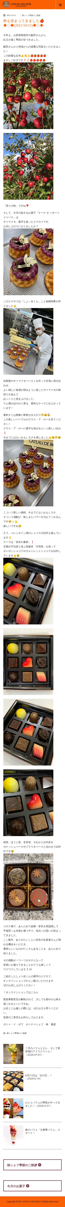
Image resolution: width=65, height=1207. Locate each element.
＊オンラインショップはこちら (20, 992)
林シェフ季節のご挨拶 (31, 15)
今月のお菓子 (16, 1186)
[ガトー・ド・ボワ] (18, 6)
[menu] (60, 4)
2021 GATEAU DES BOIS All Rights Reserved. (38, 1201)
